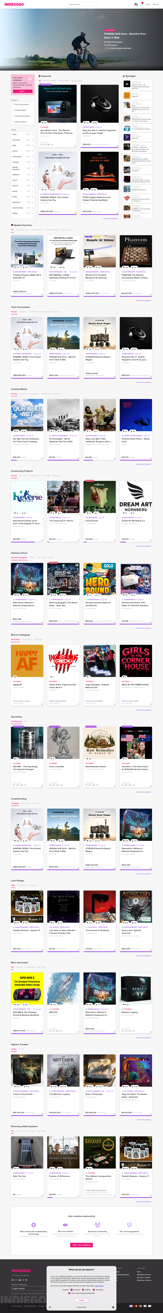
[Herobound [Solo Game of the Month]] (99, 579)
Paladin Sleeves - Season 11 (26, 930)
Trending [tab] (14, 803)
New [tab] (25, 721)
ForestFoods (91, 520)
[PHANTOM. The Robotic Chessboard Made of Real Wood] (136, 251)
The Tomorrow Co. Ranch (61, 520)
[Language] (136, 4)
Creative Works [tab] (63, 81)
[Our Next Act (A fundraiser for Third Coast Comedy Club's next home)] (27, 415)
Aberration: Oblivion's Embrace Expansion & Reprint (23, 605)
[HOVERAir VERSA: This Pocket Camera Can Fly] (57, 171)
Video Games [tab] (42, 557)
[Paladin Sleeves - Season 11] (27, 907)
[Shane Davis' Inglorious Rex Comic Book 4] (63, 661)
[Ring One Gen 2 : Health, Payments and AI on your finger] (100, 104)
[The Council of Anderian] (99, 907)
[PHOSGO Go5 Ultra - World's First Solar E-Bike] (63, 333)
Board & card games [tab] (19, 557)
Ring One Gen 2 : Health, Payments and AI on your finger (134, 360)
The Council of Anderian (97, 930)
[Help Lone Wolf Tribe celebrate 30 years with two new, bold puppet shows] (99, 415)
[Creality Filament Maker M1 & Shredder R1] (27, 251)
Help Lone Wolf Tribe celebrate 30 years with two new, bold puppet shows (99, 441)
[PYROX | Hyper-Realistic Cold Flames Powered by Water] (100, 171)
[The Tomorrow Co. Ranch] (63, 497)
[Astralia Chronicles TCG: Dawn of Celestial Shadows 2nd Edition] (136, 579)
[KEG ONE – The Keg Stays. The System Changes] (27, 743)
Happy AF (17, 684)
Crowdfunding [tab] (33, 312)
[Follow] (15, 677)
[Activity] (141, 4)
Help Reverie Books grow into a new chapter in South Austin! (27, 523)
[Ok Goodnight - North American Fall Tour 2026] (63, 415)
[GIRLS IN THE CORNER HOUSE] (136, 661)
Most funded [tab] (25, 803)
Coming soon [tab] (16, 721)
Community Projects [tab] (51, 230)
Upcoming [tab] (23, 312)
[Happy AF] (27, 661)
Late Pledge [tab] (45, 312)
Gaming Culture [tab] (76, 81)
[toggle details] (76, 147)
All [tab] (40, 81)
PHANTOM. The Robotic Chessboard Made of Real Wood (134, 278)
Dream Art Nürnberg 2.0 (133, 520)
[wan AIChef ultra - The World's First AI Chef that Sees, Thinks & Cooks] (57, 104)
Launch (22, 91)
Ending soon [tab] (56, 312)
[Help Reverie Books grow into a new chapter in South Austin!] (27, 497)
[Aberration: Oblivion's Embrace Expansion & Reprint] (27, 579)
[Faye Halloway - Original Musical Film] (99, 661)
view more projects (110, 218)
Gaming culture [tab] (65, 230)
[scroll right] (117, 80)
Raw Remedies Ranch (95, 766)
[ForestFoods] (99, 497)
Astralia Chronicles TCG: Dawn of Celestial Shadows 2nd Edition (135, 605)
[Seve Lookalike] (63, 743)
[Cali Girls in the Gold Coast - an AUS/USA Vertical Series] (136, 743)
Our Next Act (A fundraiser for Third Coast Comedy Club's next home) (26, 441)
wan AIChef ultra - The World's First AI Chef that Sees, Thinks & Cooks (56, 133)
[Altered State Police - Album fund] (136, 415)
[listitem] (22, 134)
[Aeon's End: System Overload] (136, 907)
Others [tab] (51, 557)
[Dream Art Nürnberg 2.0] (136, 497)
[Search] (68, 4)
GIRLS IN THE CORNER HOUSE (135, 684)
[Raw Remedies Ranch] (99, 743)
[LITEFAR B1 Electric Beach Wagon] (99, 333)
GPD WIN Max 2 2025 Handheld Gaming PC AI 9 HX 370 (63, 278)
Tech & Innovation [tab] (49, 81)
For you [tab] (14, 312)
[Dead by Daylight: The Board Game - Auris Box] (63, 579)
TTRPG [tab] (32, 557)
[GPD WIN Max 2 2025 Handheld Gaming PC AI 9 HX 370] (63, 251)
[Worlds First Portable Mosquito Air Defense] (99, 251)
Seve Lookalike (56, 766)
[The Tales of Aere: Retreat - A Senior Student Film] (63, 907)
